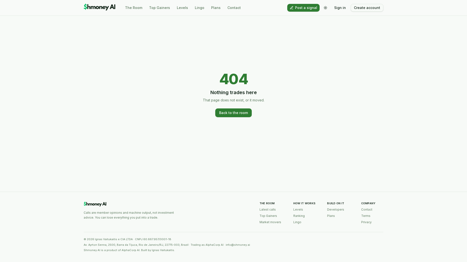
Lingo (199, 8)
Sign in (340, 8)
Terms (365, 216)
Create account (367, 8)
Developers (335, 209)
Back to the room (233, 113)
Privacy (366, 222)
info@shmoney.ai (238, 244)
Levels (182, 8)
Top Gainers (159, 8)
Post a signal (306, 8)
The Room (133, 8)
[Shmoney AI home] (99, 8)
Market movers (270, 222)
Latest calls (268, 209)
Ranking (299, 216)
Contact (234, 8)
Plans (216, 8)
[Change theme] (325, 8)
